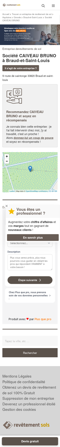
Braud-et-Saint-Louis (32, 17)
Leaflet (12, 191)
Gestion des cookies (19, 409)
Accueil (5, 14)
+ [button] (7, 156)
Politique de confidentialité (23, 381)
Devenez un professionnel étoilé (28, 403)
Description (14, 251)
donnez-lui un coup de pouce (33, 138)
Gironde (17, 17)
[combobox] (29, 243)
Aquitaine (6, 17)
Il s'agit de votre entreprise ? (21, 68)
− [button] (7, 161)
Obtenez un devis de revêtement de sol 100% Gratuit (29, 389)
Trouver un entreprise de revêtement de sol (32, 14)
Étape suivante (27, 280)
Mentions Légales (17, 376)
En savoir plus (33, 237)
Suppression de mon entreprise (28, 398)
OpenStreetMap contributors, (37, 191)
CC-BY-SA (53, 191)
